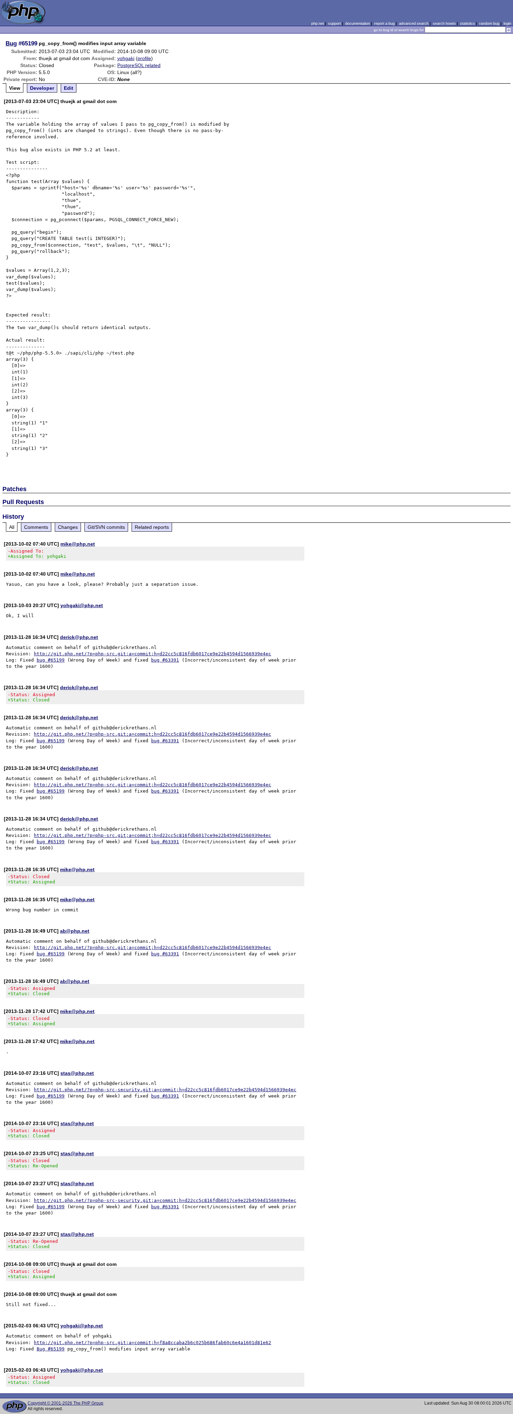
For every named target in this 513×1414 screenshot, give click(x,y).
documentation (357, 23)
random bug (489, 23)
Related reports (152, 527)
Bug (11, 43)
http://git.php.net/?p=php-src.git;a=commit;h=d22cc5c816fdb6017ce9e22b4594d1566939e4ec (152, 653)
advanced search (414, 23)
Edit (68, 88)
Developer (42, 88)
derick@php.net (79, 637)
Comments (36, 527)
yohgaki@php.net (81, 605)
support (334, 23)
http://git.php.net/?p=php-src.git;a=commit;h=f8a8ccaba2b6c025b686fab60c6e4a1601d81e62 (152, 1342)
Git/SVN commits (106, 527)
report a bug (384, 23)
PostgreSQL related (139, 65)
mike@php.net (77, 544)
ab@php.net (74, 931)
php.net (317, 23)
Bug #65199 (51, 1348)
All (11, 527)
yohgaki (125, 58)
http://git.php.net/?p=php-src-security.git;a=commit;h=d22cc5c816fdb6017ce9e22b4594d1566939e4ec (165, 1089)
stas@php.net (77, 1073)
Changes (68, 527)
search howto (444, 23)
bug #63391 (165, 660)
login (507, 23)
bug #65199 (51, 660)
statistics (467, 23)
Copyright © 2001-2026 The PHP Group (65, 1403)
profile (144, 58)
